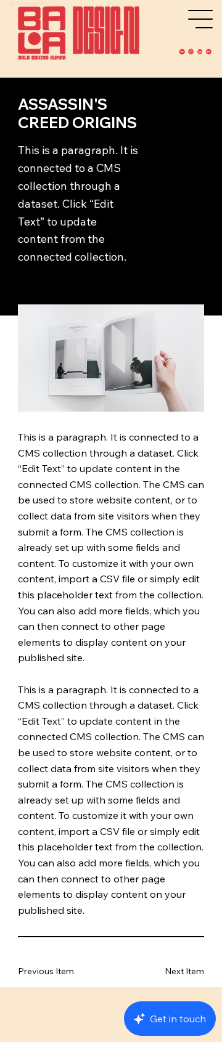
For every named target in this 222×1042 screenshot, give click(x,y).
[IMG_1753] (191, 52)
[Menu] (201, 19)
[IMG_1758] (200, 52)
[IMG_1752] (182, 52)
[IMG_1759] (208, 52)
